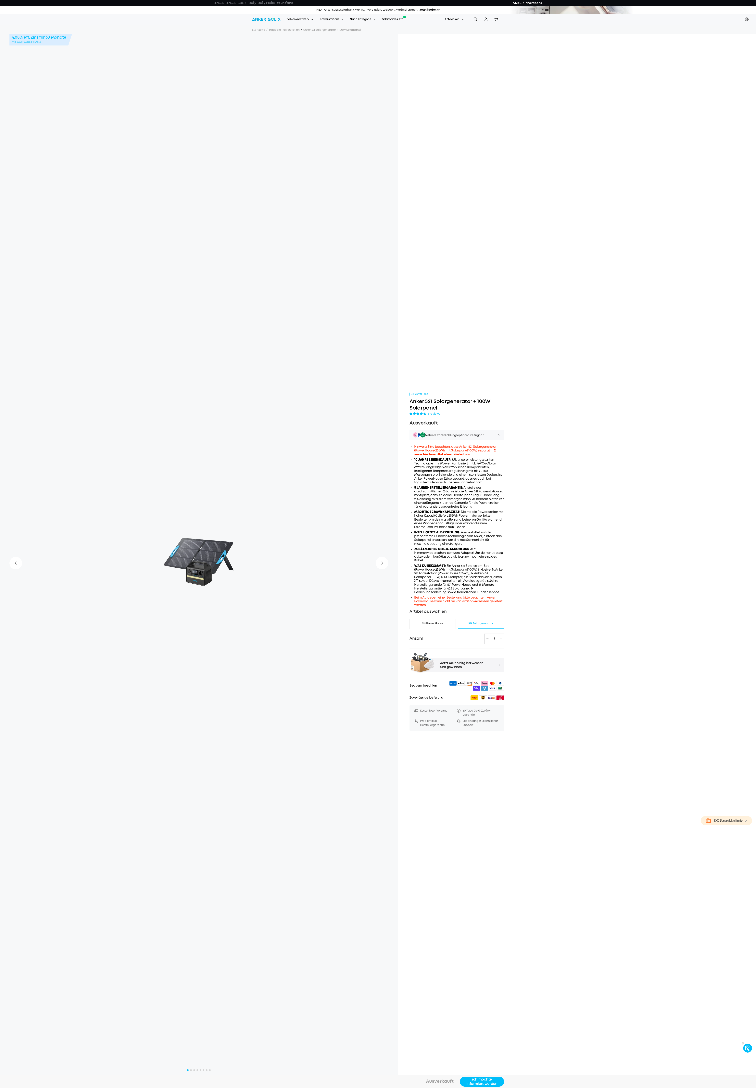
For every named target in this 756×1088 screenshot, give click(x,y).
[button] (486, 19)
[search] (475, 19)
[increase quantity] (501, 639)
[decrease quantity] (487, 639)
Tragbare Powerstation (284, 30)
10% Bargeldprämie (728, 820)
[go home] (266, 19)
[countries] (747, 19)
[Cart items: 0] (496, 19)
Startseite (258, 30)
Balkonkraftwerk (297, 19)
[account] (486, 19)
